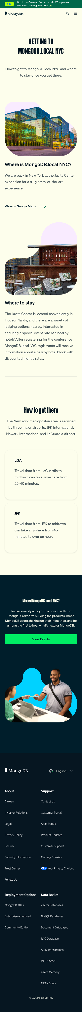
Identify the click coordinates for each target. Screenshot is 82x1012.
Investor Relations (16, 812)
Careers (10, 801)
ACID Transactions (52, 950)
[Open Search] (67, 13)
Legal (8, 824)
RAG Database (50, 938)
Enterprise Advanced (18, 916)
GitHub (9, 846)
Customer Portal (51, 812)
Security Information (18, 857)
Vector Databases (52, 905)
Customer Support (52, 846)
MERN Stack (48, 961)
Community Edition (17, 927)
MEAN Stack (48, 983)
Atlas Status (48, 824)
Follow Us (11, 879)
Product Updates (51, 835)
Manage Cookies (51, 857)
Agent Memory (50, 972)
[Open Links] (75, 13)
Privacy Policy (13, 835)
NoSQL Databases (52, 916)
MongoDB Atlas (14, 905)
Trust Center (12, 868)
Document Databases (54, 927)
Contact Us (48, 801)
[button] (65, 771)
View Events (41, 639)
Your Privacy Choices (61, 868)
